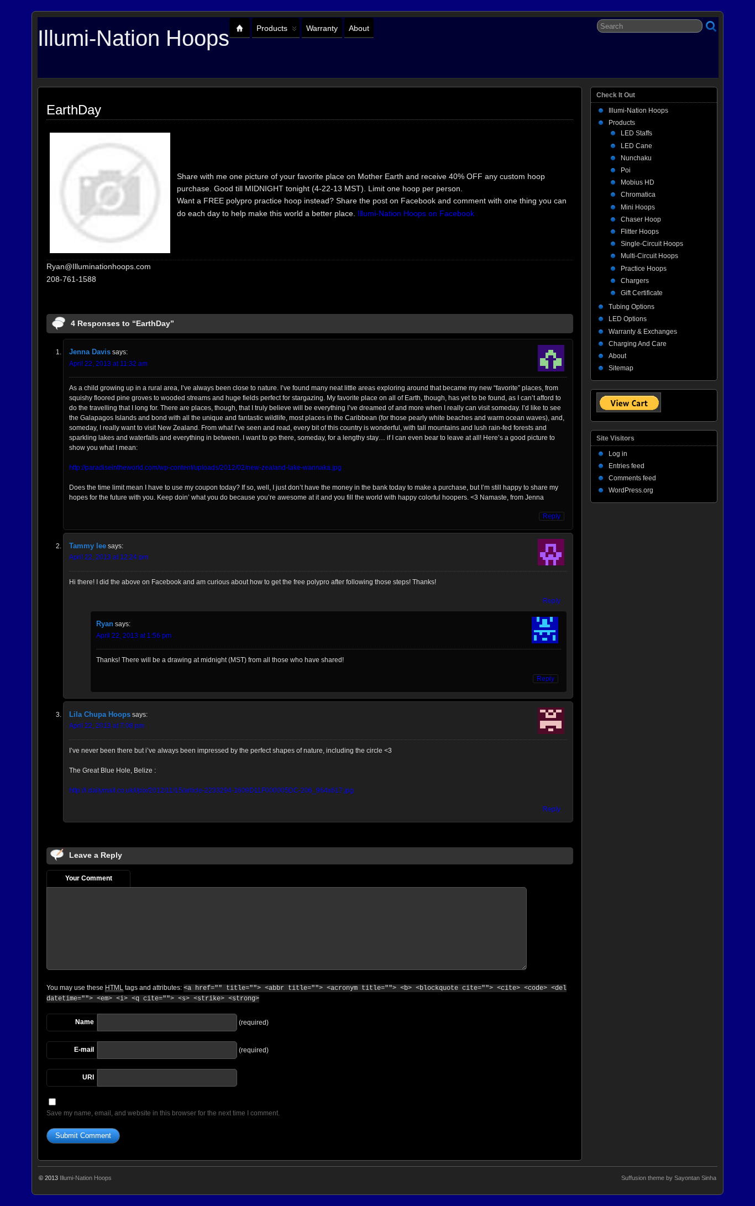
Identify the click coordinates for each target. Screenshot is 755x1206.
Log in (618, 454)
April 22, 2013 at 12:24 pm (108, 557)
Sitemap (621, 368)
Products (271, 28)
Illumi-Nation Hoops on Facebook (416, 213)
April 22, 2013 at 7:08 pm (106, 726)
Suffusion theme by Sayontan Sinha (668, 1177)
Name (84, 1022)
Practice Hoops (644, 268)
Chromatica (638, 194)
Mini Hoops (638, 207)
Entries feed (626, 466)
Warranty (322, 28)
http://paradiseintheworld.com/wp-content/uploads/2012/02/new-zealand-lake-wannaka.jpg (205, 467)
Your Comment (88, 878)
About (359, 28)
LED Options (628, 319)
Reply (551, 516)
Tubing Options (631, 307)
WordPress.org (631, 490)
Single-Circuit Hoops (652, 244)
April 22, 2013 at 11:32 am (108, 364)
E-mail (84, 1049)
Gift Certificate (642, 293)
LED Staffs (636, 133)
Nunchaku (636, 158)
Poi (626, 170)
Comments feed (632, 478)
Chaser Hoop (641, 219)
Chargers (635, 281)
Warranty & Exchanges (643, 331)
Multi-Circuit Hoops (649, 256)
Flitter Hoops (640, 231)
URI (88, 1077)
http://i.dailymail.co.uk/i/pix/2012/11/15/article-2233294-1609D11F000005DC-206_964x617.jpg (211, 790)
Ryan (104, 624)
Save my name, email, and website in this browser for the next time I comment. (163, 1113)
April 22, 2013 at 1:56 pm (133, 635)
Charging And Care (638, 344)
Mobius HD (637, 182)
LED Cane (636, 146)
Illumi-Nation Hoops (133, 38)
